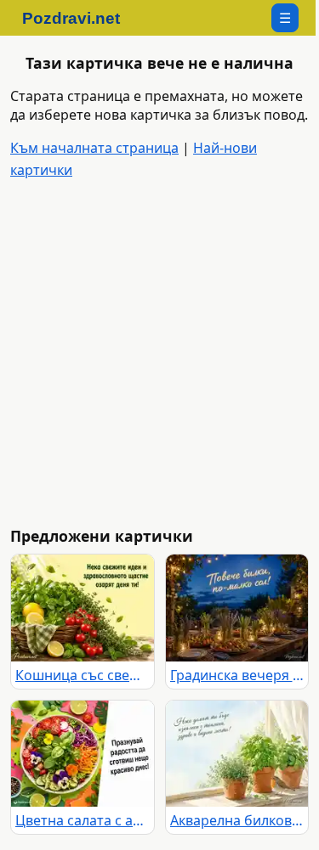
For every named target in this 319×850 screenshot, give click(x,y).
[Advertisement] (159, 353)
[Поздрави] (79, 18)
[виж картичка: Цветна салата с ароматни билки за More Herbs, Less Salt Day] (82, 754)
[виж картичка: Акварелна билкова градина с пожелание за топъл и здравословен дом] (237, 754)
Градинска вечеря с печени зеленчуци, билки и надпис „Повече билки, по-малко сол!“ (237, 675)
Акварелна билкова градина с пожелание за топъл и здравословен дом (237, 820)
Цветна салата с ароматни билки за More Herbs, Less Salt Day (82, 820)
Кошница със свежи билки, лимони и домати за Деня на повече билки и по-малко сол (82, 675)
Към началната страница (94, 147)
